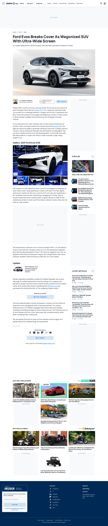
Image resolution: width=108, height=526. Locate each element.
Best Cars (80, 3)
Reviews (30, 3)
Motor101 (80, 299)
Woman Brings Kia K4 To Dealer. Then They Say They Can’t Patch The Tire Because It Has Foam (82, 315)
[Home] (12, 3)
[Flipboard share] (42, 333)
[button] (15, 180)
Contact (85, 491)
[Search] (101, 3)
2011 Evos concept (53, 286)
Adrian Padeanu (26, 101)
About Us (85, 486)
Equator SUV (57, 126)
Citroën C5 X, (39, 110)
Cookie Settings (59, 520)
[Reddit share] (46, 333)
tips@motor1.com (48, 343)
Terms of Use (14, 509)
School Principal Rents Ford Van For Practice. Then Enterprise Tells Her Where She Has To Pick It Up (82, 278)
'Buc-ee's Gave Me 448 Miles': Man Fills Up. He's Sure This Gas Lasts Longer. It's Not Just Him (82, 288)
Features (39, 3)
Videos (49, 3)
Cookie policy (49, 520)
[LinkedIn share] (38, 333)
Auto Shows (63, 3)
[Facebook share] (30, 333)
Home (14, 32)
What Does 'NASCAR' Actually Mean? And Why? (81, 296)
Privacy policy (41, 520)
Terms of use (67, 520)
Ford (20, 32)
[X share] (34, 333)
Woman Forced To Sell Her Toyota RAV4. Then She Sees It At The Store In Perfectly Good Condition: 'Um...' (82, 305)
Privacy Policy (20, 508)
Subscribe (15, 504)
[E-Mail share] (50, 333)
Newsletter (71, 3)
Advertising (86, 488)
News (22, 3)
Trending (80, 282)
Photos (55, 3)
